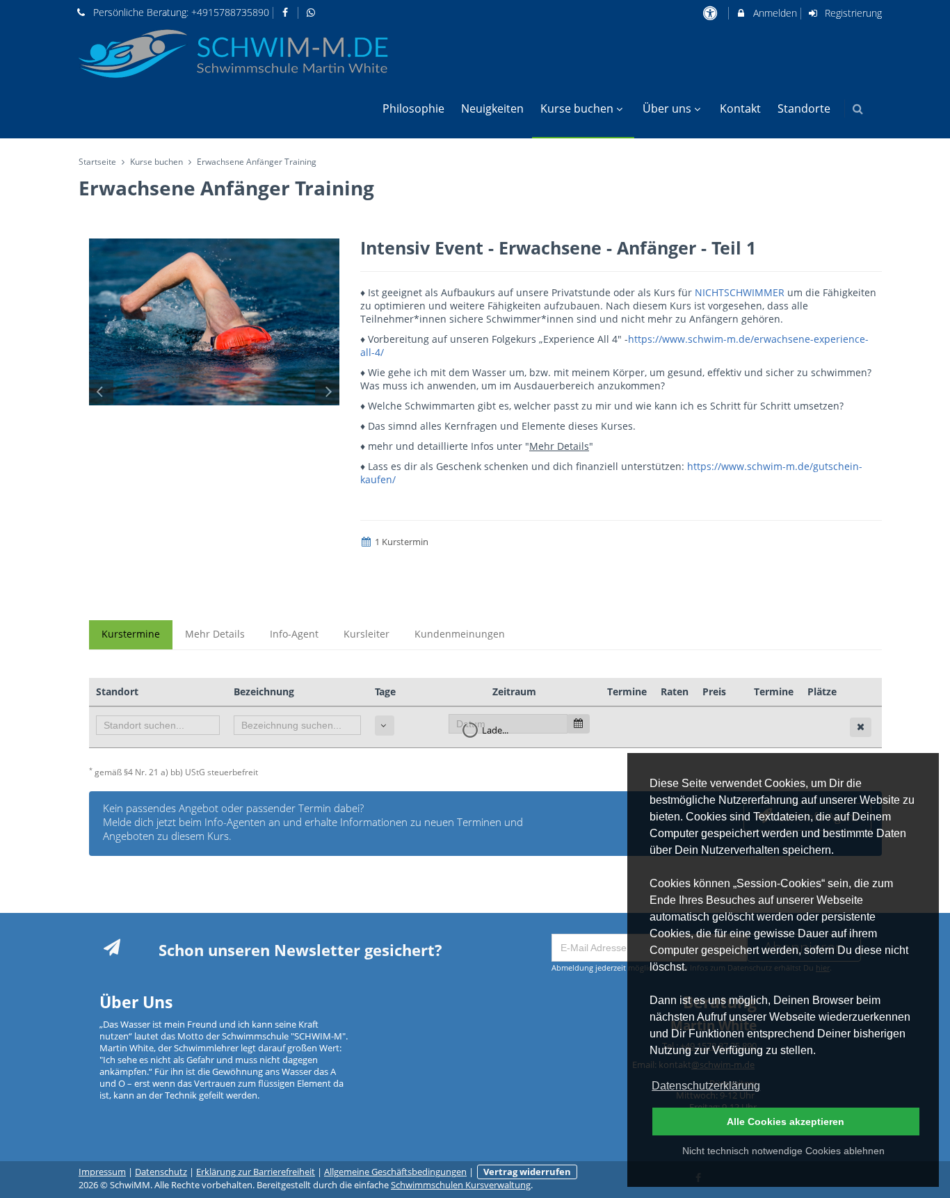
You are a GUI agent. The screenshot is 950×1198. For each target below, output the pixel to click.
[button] (858, 109)
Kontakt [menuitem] (740, 108)
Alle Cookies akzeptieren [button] (785, 1121)
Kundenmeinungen (459, 633)
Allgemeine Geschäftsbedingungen (395, 1172)
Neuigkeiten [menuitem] (492, 108)
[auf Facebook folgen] (287, 12)
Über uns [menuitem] (667, 108)
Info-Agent (294, 633)
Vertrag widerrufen (527, 1172)
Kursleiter (366, 633)
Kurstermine (131, 633)
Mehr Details (215, 633)
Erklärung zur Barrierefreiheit (255, 1172)
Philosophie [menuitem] (413, 108)
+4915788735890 (230, 12)
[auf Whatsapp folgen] (312, 12)
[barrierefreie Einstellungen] (711, 12)
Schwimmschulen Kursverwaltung (461, 1185)
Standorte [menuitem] (804, 108)
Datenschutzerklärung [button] (706, 1086)
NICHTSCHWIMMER (741, 292)
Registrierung (852, 12)
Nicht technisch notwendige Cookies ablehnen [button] (783, 1150)
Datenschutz (161, 1172)
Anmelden (773, 12)
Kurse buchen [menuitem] (576, 108)
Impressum (102, 1172)
